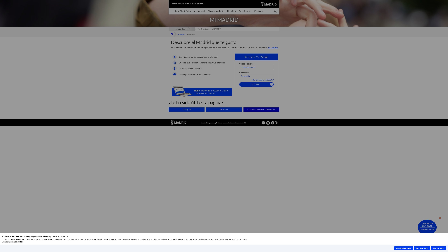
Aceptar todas (438, 248)
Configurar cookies (403, 248)
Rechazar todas (422, 248)
